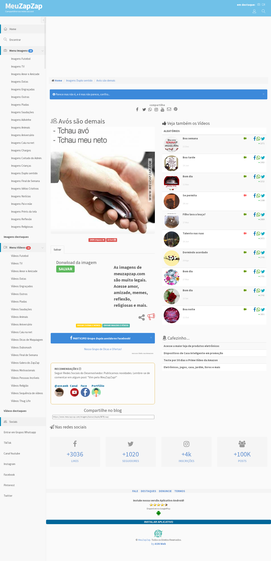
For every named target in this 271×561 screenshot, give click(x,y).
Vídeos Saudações (21, 309)
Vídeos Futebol (19, 256)
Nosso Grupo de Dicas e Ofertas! (103, 349)
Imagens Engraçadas (23, 89)
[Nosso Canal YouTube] (163, 109)
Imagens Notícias (21, 196)
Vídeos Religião (19, 385)
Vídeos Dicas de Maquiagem (27, 339)
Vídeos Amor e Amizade (24, 271)
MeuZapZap (144, 539)
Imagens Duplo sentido (24, 173)
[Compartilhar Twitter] (145, 109)
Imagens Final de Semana (25, 181)
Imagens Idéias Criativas (25, 188)
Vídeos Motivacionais (23, 370)
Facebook (9, 474)
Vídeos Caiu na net (21, 332)
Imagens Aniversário (22, 135)
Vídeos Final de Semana (24, 355)
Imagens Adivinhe (21, 119)
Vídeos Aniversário (21, 324)
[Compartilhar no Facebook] (138, 109)
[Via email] (169, 109)
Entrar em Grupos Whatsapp (20, 432)
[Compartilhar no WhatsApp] (150, 109)
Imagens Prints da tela (24, 211)
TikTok (7, 442)
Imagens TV (18, 66)
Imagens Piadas (20, 104)
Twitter (8, 495)
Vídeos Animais (19, 317)
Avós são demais (105, 80)
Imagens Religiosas (22, 226)
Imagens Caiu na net (22, 143)
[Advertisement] (158, 46)
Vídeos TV (16, 263)
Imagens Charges (21, 150)
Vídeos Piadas (19, 301)
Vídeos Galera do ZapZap (25, 362)
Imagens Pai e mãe (21, 204)
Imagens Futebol (20, 58)
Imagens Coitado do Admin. (26, 158)
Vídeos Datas (18, 278)
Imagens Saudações (22, 112)
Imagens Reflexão (21, 219)
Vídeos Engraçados (22, 286)
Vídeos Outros (19, 294)
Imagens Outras (20, 97)
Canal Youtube (12, 453)
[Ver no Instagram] (156, 109)
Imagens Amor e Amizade (25, 74)
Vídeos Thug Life (21, 401)
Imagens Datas (19, 81)
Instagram (9, 464)
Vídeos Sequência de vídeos (27, 393)
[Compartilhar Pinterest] (175, 109)
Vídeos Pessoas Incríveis (25, 378)
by (158, 544)
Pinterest (9, 485)
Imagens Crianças (21, 165)
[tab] (57, 249)
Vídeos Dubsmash (21, 347)
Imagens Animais (20, 127)
